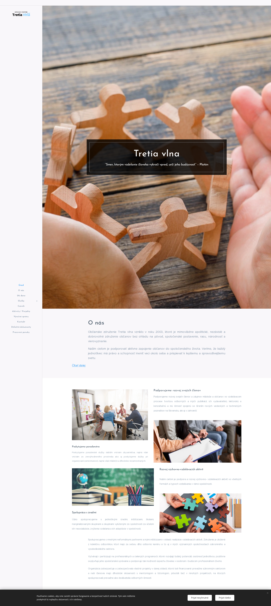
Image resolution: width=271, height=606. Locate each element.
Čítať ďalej (78, 365)
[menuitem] (21, 285)
